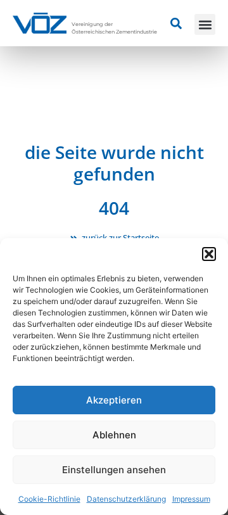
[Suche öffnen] (176, 23)
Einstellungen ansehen (114, 470)
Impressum (191, 499)
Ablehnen (114, 435)
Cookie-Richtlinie (49, 499)
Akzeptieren (114, 400)
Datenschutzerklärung (126, 499)
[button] (209, 254)
